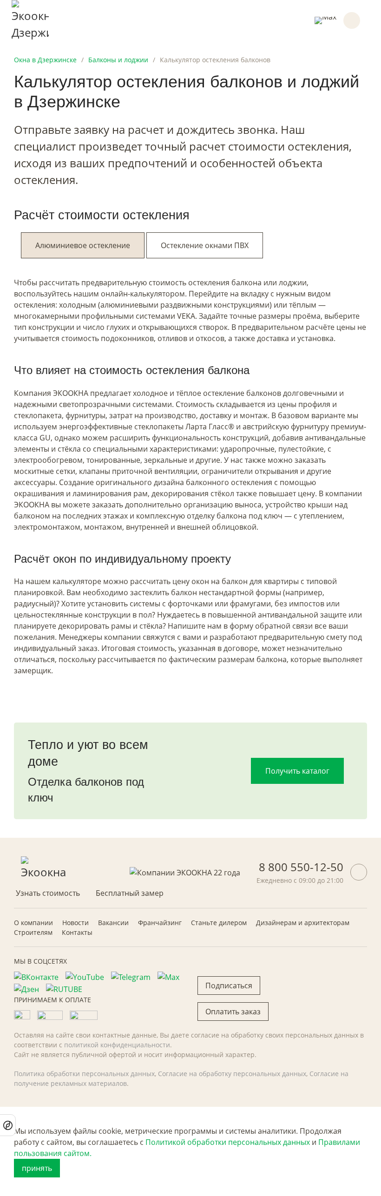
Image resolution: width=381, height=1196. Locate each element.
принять (37, 1168)
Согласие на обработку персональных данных (232, 1073)
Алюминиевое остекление (82, 245)
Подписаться (228, 985)
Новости (75, 922)
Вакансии (113, 922)
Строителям (33, 932)
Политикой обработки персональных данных (227, 1142)
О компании (33, 922)
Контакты (77, 932)
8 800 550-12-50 (301, 866)
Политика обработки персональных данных (84, 1073)
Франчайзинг (160, 922)
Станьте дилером (219, 922)
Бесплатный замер (130, 893)
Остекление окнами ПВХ (205, 245)
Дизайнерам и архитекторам (302, 922)
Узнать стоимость (48, 893)
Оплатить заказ (233, 1011)
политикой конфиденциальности (117, 1044)
